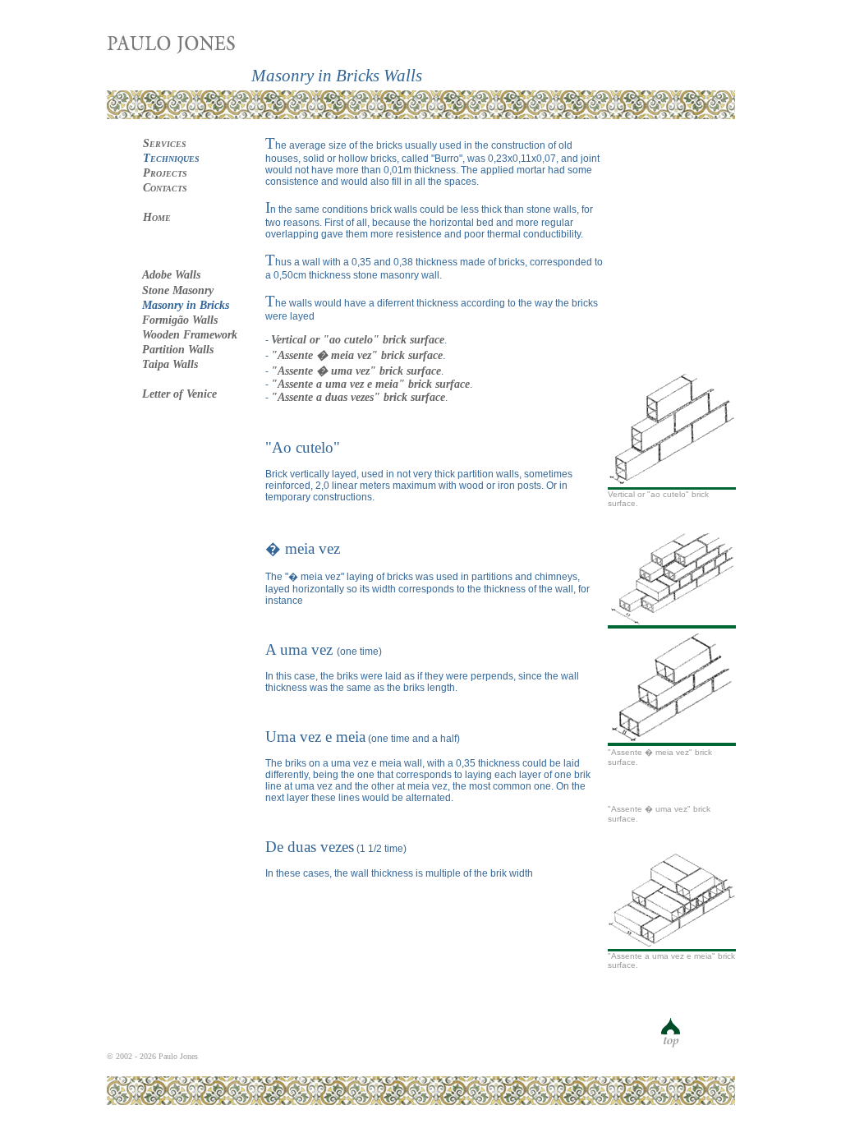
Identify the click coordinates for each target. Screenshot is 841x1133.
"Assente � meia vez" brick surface (357, 355)
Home (157, 217)
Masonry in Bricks (185, 305)
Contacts (165, 188)
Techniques (171, 158)
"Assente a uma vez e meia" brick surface (370, 384)
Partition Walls (178, 349)
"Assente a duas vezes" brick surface (358, 397)
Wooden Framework (189, 335)
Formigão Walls (180, 320)
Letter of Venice (179, 394)
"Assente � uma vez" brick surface (356, 371)
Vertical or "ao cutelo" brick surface (357, 340)
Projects (165, 173)
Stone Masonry (178, 290)
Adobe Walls (171, 275)
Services (164, 143)
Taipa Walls (170, 364)
